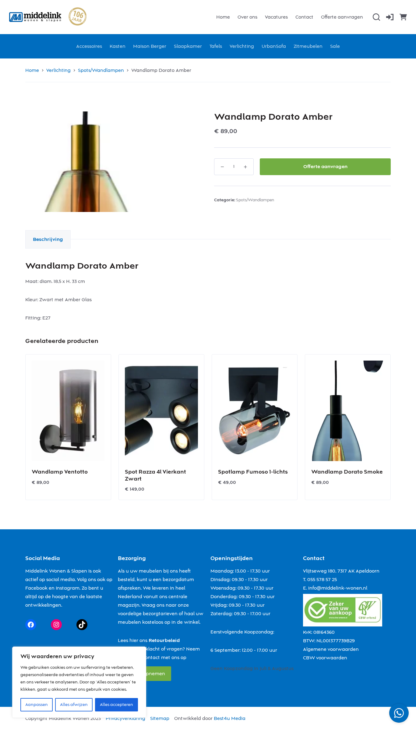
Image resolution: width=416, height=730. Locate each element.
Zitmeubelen (308, 46)
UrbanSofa (274, 46)
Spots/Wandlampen (255, 200)
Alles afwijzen (74, 705)
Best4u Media (229, 718)
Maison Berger (149, 46)
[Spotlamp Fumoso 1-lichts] (254, 411)
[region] (79, 682)
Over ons (247, 17)
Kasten (117, 46)
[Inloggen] (389, 17)
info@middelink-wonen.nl (337, 588)
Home (223, 17)
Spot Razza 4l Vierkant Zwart (155, 475)
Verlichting (242, 46)
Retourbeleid (164, 640)
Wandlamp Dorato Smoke (347, 472)
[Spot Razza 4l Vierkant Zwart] (161, 411)
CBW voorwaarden (325, 657)
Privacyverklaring (125, 718)
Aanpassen (36, 705)
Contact (304, 17)
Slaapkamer (188, 46)
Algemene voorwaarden (331, 649)
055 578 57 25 (322, 579)
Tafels (216, 46)
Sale (335, 46)
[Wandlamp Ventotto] (68, 411)
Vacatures (276, 17)
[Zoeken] (376, 17)
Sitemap (159, 718)
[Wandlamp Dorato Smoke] (347, 411)
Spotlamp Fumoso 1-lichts (253, 472)
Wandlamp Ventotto (60, 472)
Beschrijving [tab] (48, 239)
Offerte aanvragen (342, 17)
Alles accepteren (116, 705)
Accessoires (89, 46)
